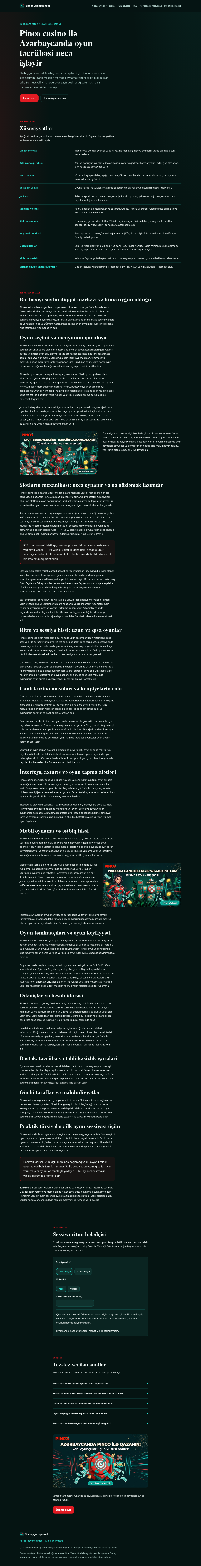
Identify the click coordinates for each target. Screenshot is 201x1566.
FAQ (135, 5)
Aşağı (61, 1289)
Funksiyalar (124, 5)
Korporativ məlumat (151, 5)
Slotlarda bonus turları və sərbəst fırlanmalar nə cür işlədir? (88, 1393)
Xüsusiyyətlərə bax (55, 98)
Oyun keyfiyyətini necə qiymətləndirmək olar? (80, 1413)
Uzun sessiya (83, 1271)
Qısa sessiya (65, 1271)
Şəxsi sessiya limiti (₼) (69, 1296)
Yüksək (73, 1289)
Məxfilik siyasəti (172, 5)
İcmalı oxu (29, 98)
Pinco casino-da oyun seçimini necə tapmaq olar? (82, 1383)
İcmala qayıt (63, 1509)
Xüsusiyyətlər (99, 5)
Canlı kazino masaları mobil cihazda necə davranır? (83, 1403)
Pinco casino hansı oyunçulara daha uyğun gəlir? (82, 1423)
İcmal (112, 5)
